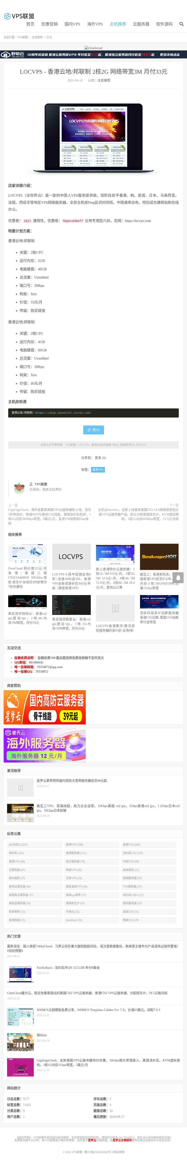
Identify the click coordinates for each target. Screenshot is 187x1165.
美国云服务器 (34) (20, 903)
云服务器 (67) (17, 870)
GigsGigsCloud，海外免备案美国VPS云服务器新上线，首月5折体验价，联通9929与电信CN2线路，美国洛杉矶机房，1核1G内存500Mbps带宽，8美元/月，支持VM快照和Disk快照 (49, 516)
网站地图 (119, 1152)
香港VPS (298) (74, 844)
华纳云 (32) (72, 911)
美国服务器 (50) (132, 878)
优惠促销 (49, 24)
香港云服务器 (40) (20, 886)
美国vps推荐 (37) (76, 895)
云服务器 (141, 24)
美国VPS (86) (17, 861)
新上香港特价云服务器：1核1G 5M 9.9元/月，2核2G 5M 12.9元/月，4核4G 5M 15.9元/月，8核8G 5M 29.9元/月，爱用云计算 (115, 578)
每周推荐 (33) (17, 911)
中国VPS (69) (131, 861)
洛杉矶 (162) (16, 853)
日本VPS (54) (74, 878)
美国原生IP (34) (75, 903)
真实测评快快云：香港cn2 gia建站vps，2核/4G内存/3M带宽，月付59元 (27, 618)
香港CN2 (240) (131, 844)
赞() (95, 430)
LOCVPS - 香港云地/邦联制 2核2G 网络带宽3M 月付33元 (93, 71)
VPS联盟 (19, 16)
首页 (30, 24)
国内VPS (72, 24)
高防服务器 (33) (132, 903)
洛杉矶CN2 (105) (133, 853)
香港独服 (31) (17, 920)
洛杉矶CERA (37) (133, 895)
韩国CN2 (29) (131, 920)
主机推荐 (118, 24)
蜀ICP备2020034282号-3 (99, 1152)
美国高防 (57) (131, 870)
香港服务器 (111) (76, 853)
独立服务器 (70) (75, 861)
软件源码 (164, 24)
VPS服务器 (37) (132, 886)
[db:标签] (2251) (18, 844)
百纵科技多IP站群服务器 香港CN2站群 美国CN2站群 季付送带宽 (159, 617)
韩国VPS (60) (74, 870)
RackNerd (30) (74, 920)
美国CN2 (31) (131, 911)
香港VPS (98, 469)
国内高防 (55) (17, 878)
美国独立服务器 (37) (21, 895)
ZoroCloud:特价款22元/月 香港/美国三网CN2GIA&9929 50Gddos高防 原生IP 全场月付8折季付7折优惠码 (27, 577)
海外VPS (95, 24)
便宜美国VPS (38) (76, 886)
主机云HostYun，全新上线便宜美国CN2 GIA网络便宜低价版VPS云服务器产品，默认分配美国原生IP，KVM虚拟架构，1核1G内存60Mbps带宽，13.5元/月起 (138, 514)
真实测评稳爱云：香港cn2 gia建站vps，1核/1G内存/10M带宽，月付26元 (71, 624)
